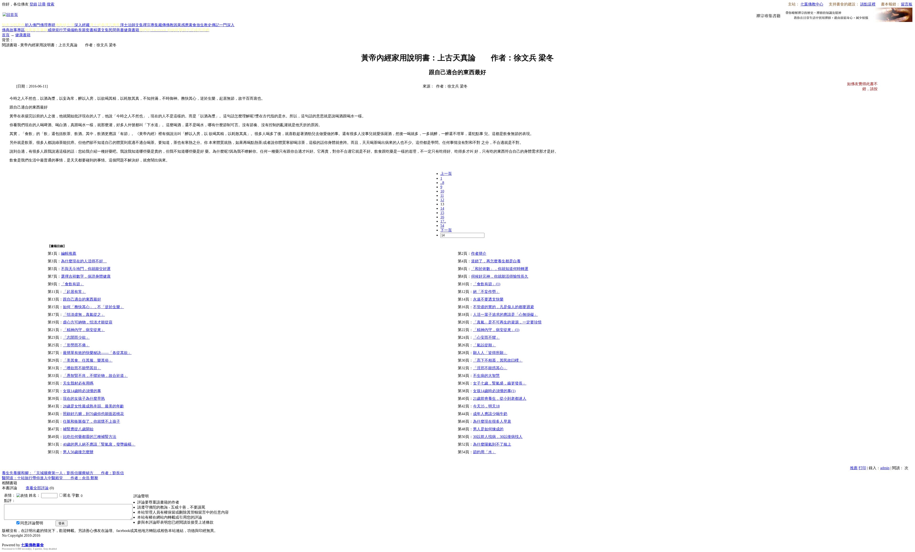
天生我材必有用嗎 (78, 383)
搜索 (50, 4)
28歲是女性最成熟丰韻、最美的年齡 (93, 406)
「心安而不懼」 (486, 337)
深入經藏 (82, 25)
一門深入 (226, 25)
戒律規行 (55, 30)
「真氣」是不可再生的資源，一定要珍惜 (507, 322)
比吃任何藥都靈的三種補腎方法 (89, 437)
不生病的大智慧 (486, 376)
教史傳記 (211, 25)
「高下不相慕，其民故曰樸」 (498, 360)
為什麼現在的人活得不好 (84, 261)
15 (442, 213)
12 (442, 200)
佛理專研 (47, 25)
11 (442, 195)
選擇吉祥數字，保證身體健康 (86, 276)
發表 (61, 523)
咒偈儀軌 (70, 30)
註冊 (42, 4)
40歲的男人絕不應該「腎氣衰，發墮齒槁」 (99, 444)
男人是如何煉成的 (488, 429)
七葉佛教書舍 (32, 545)
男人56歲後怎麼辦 (78, 452)
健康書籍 (131, 30)
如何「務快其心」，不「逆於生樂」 (93, 307)
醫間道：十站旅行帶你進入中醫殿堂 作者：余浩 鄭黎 (50, 478)
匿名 (67, 495)
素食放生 (196, 25)
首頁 (6, 35)
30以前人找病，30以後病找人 (498, 437)
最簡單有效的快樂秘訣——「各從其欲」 (97, 353)
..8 (442, 183)
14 (442, 208)
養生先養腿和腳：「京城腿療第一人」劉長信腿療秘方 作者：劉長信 (63, 473)
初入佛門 (32, 25)
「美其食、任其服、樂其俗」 (87, 360)
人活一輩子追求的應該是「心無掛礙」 (505, 314)
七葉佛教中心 (811, 4)
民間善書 (116, 30)
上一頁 (446, 174)
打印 (862, 468)
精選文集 (101, 30)
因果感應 (181, 25)
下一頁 (446, 230)
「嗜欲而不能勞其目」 (82, 368)
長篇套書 (85, 30)
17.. (443, 221)
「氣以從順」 (484, 345)
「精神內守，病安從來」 (84, 330)
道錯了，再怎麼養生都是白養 (496, 261)
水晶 (6, 540)
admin (885, 468)
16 (442, 217)
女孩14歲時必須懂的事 (82, 391)
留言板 (906, 4)
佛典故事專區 (13, 30)
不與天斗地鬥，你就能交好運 (86, 269)
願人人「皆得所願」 (490, 353)
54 (442, 226)
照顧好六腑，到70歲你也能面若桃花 (93, 414)
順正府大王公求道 (25, 540)
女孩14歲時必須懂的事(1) (494, 391)
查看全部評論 (37, 488)
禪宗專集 (150, 25)
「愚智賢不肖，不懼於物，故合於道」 (95, 376)
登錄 (33, 4)
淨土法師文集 (131, 25)
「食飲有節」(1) (486, 284)
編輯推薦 (68, 253)
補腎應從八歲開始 (78, 429)
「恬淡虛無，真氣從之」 (84, 314)
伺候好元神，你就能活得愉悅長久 (499, 276)
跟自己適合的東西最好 (82, 299)
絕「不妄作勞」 (486, 292)
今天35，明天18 (486, 406)
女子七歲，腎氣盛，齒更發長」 (499, 383)
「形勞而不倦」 (76, 345)
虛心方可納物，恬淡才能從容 (87, 322)
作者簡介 (478, 253)
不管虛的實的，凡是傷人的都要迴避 (503, 307)
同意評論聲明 (31, 523)
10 (442, 191)
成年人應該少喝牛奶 (490, 414)
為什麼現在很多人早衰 (492, 421)
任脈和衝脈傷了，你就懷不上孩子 (91, 421)
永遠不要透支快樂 (488, 299)
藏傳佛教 (165, 25)
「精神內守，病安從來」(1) (496, 330)
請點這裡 (867, 4)
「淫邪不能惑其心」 (490, 368)
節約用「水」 (484, 452)
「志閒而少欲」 (76, 337)
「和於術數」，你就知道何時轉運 (499, 269)
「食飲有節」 (72, 284)
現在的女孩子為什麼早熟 (84, 398)
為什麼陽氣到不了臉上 (492, 444)
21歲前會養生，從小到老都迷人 (499, 398)
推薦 (854, 468)
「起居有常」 (74, 292)
